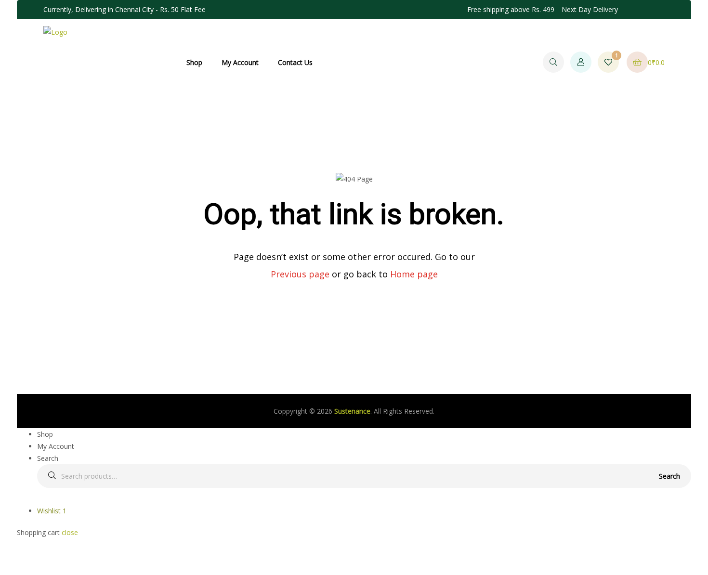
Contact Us (295, 62)
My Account (240, 62)
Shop (194, 62)
